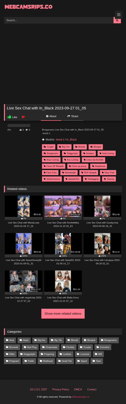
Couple (50, 147)
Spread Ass (73, 179)
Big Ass (41, 340)
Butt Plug (32, 347)
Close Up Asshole (94, 160)
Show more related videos (63, 313)
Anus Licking (52, 160)
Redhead (48, 361)
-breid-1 (59, 139)
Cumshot (104, 347)
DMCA (78, 389)
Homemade (70, 172)
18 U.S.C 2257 (38, 389)
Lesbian (67, 354)
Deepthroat (100, 166)
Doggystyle (72, 153)
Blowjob (97, 147)
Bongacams (52, 153)
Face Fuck (51, 172)
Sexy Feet (109, 172)
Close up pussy (79, 166)
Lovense (84, 354)
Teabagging (93, 179)
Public (31, 361)
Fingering (49, 354)
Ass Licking (72, 160)
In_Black (71, 139)
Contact (91, 389)
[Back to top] (115, 394)
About (52, 116)
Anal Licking (108, 153)
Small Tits (67, 361)
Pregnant (14, 361)
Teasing (110, 179)
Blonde (81, 147)
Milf (100, 354)
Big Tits (66, 147)
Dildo (12, 354)
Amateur (90, 153)
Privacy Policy (60, 389)
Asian (26, 340)
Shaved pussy (53, 179)
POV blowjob (90, 172)
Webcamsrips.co (80, 396)
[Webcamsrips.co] (63, 7)
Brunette (13, 347)
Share (74, 116)
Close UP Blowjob (54, 166)
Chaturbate (51, 347)
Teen (98, 361)
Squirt (84, 361)
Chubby (70, 347)
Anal (11, 340)
